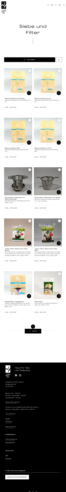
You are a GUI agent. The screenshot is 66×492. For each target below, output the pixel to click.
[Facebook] (16, 375)
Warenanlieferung (11, 427)
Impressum (8, 458)
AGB (7, 455)
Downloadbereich (10, 442)
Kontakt (8, 419)
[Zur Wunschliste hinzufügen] (29, 70)
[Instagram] (20, 375)
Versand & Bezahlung (11, 439)
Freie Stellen (9, 422)
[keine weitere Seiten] (28, 327)
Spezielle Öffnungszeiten (13, 402)
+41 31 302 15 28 (10, 414)
